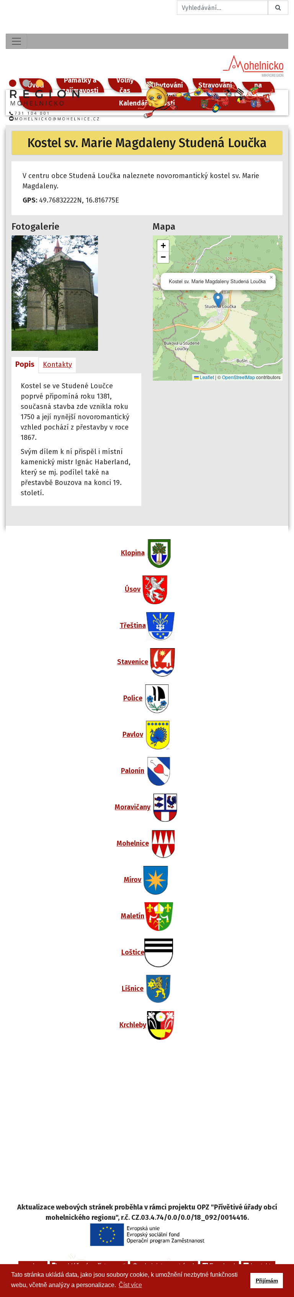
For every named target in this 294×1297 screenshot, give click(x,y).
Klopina (133, 553)
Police (132, 698)
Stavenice (132, 662)
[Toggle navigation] (16, 41)
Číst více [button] (130, 1285)
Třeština (133, 625)
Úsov (132, 589)
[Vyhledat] (278, 7)
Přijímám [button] (267, 1281)
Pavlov (132, 734)
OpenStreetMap (238, 377)
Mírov (132, 879)
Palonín (132, 771)
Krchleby (132, 1025)
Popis (24, 364)
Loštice (132, 952)
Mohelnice (133, 843)
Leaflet (206, 377)
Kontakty (57, 364)
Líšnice (133, 988)
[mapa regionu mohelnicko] (147, 1126)
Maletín (132, 916)
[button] (218, 300)
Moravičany (132, 807)
